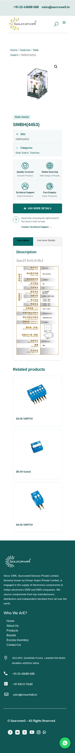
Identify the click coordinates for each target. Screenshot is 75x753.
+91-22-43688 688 (26, 7)
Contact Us (14, 644)
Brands (11, 635)
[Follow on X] (24, 732)
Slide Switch (22, 152)
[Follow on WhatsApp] (44, 732)
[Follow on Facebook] (10, 732)
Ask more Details (46, 240)
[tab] (23, 241)
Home (13, 50)
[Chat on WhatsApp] (65, 742)
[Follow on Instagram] (38, 732)
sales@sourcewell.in (56, 7)
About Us (13, 625)
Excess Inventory (18, 640)
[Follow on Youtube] (31, 732)
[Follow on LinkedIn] (17, 732)
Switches (25, 50)
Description (23, 240)
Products (12, 630)
